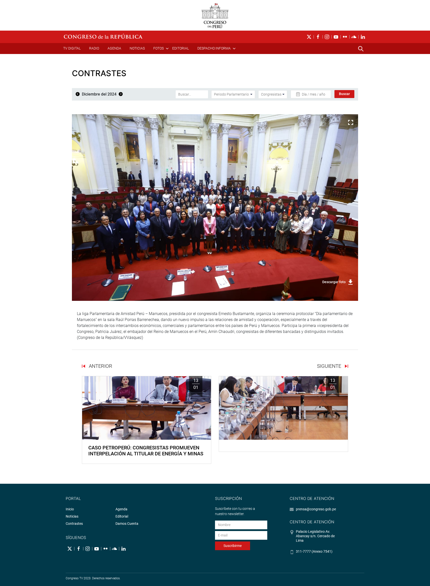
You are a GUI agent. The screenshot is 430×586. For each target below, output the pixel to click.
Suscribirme (232, 546)
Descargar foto (334, 282)
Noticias (137, 48)
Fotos (158, 48)
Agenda (114, 48)
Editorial (180, 48)
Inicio (70, 509)
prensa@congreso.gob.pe (316, 509)
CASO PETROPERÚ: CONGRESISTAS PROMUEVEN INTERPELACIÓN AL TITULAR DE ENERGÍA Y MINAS (145, 451)
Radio (94, 48)
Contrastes (74, 524)
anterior (100, 366)
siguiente (329, 366)
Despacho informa (214, 48)
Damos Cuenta (126, 524)
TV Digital (72, 48)
